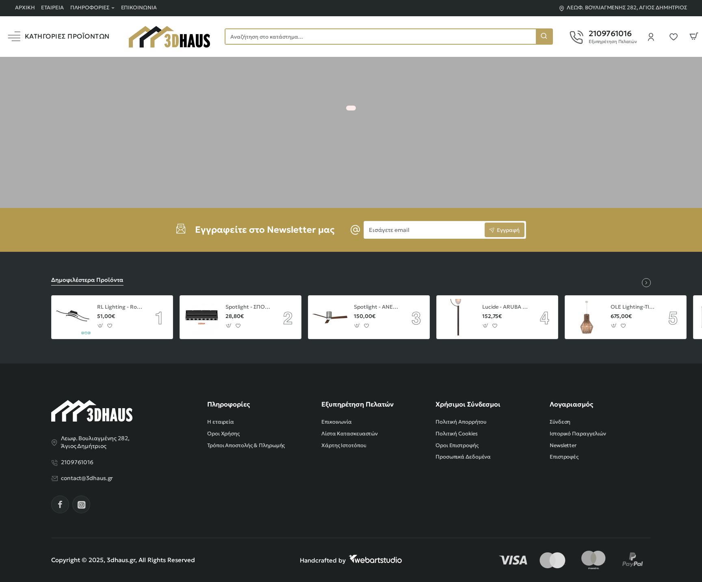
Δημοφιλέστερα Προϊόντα (87, 279)
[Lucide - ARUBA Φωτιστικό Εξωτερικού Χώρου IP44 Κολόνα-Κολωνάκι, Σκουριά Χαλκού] (458, 317)
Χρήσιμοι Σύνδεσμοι (468, 404)
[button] (100, 325)
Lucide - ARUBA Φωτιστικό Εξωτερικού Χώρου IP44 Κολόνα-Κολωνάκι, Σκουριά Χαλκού (505, 307)
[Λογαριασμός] (653, 36)
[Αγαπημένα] (676, 36)
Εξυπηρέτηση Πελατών (357, 404)
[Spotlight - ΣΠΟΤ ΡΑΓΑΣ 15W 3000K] (201, 317)
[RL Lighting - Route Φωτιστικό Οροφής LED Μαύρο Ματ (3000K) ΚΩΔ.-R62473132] (73, 317)
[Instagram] (81, 504)
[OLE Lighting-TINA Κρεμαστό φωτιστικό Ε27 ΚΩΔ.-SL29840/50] (586, 317)
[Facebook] (60, 504)
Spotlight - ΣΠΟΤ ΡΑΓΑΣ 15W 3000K (248, 307)
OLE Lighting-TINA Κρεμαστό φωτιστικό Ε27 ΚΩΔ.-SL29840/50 (634, 307)
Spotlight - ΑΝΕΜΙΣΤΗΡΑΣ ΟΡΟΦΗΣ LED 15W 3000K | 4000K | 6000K (377, 307)
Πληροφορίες (228, 404)
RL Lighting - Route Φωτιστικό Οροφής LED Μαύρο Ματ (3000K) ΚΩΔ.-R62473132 (120, 307)
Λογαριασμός (571, 404)
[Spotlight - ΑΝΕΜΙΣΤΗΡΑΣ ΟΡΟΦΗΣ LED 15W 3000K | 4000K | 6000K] (330, 317)
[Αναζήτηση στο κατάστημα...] (544, 36)
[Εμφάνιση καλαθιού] (694, 36)
